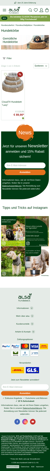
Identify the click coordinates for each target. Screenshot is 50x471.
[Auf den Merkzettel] (5, 74)
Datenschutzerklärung (12, 186)
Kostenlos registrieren (25, 448)
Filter (9, 58)
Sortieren (39, 66)
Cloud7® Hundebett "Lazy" (12, 103)
